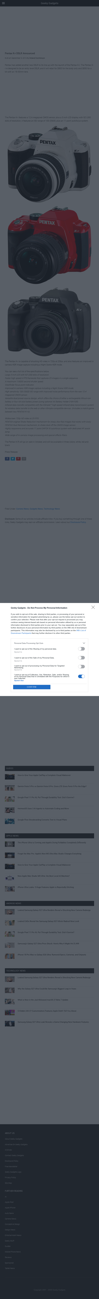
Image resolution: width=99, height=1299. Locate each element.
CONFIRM (31, 687)
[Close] (94, 608)
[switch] (81, 649)
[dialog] (49, 649)
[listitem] (49, 643)
